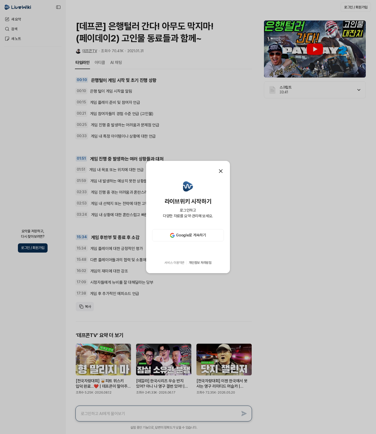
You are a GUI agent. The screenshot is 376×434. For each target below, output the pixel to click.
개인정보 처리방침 (200, 263)
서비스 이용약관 (174, 263)
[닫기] (221, 171)
